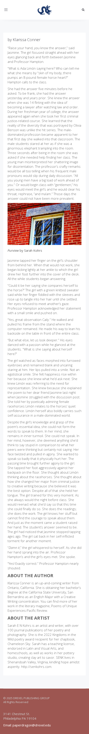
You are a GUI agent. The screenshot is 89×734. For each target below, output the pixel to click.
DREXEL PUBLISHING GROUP (31, 698)
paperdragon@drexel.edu (32, 725)
